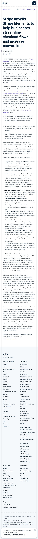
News (17, 9)
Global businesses (26, 382)
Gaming (22, 401)
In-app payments (25, 384)
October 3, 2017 (8, 51)
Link (4, 401)
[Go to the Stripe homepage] (5, 354)
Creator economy (25, 399)
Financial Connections (9, 391)
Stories (23, 9)
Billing (4, 372)
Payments (6, 409)
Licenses (5, 490)
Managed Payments (9, 404)
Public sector (24, 420)
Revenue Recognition (9, 416)
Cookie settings (8, 495)
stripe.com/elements (10, 339)
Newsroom (7, 9)
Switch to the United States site (13, 534)
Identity (5, 394)
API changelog (24, 454)
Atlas (4, 367)
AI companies (24, 396)
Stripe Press (24, 478)
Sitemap (5, 492)
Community (6, 476)
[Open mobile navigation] (34, 3)
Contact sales (24, 481)
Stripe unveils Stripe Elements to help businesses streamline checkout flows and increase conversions (18, 32)
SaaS (22, 394)
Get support (6, 504)
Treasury (5, 426)
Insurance (23, 408)
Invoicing (5, 396)
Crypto (5, 384)
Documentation (25, 446)
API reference (24, 449)
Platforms (23, 391)
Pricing (5, 364)
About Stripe (31, 9)
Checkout (6, 377)
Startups (23, 367)
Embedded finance (26, 377)
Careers (22, 473)
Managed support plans (10, 507)
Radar (4, 414)
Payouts (5, 411)
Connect (5, 382)
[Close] (35, 530)
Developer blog (25, 461)
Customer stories (8, 471)
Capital (5, 374)
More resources (8, 497)
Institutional (24, 468)
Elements (6, 389)
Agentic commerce (26, 369)
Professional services (27, 418)
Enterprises (23, 364)
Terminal (5, 424)
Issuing (5, 399)
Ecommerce (24, 374)
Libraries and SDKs (26, 456)
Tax (4, 421)
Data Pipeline (7, 386)
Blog (4, 473)
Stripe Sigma (7, 419)
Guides (5, 468)
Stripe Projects (25, 459)
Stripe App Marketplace (27, 432)
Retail (22, 423)
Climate (5, 379)
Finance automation (26, 379)
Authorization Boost (9, 369)
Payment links (7, 406)
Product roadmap (25, 471)
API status (23, 451)
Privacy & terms (8, 483)
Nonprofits (23, 416)
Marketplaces (24, 386)
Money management (26, 389)
